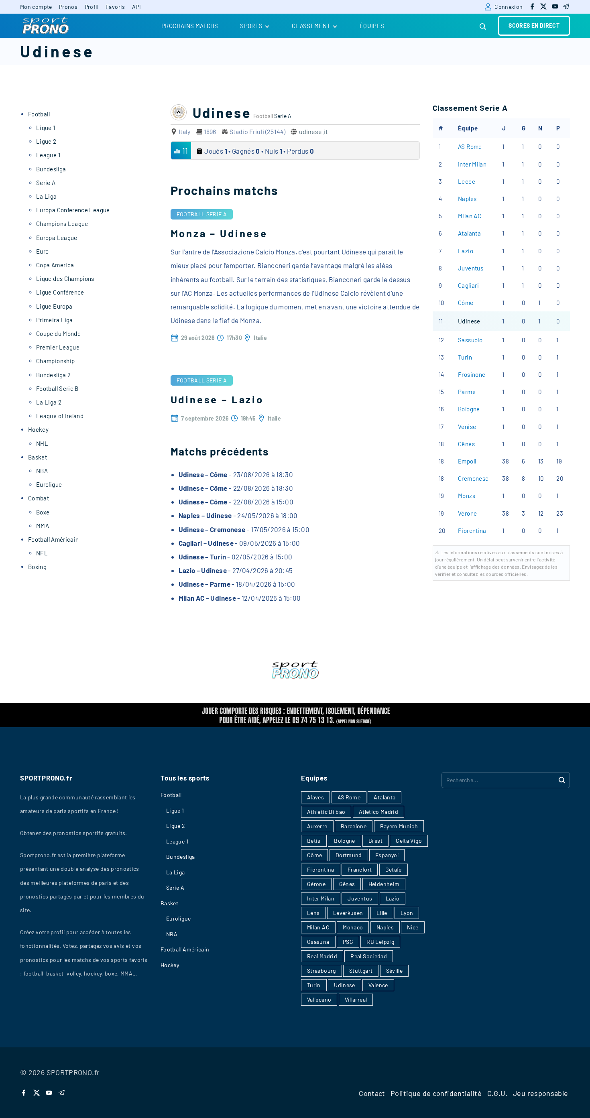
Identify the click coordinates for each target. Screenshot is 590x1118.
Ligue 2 (46, 141)
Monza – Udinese (219, 233)
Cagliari (468, 285)
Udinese (469, 321)
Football (191, 214)
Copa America (55, 264)
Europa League (56, 237)
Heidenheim (384, 883)
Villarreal (356, 999)
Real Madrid (322, 956)
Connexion (508, 6)
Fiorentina (472, 530)
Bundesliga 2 (53, 374)
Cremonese (473, 478)
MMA (42, 525)
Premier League (57, 347)
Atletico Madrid (378, 811)
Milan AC (469, 216)
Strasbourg (321, 970)
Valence (378, 985)
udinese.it (313, 131)
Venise (467, 426)
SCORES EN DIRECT (534, 25)
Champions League (62, 223)
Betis (314, 840)
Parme (467, 391)
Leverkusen (348, 912)
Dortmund (349, 855)
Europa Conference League (73, 209)
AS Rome (470, 146)
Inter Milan (472, 164)
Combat (38, 498)
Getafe (393, 869)
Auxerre (317, 826)
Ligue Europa (54, 306)
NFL (42, 553)
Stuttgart (360, 970)
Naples (467, 198)
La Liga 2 (48, 402)
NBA (42, 470)
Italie (260, 337)
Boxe (42, 512)
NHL (42, 443)
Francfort (360, 869)
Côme (465, 302)
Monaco (353, 927)
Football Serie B (57, 388)
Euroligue (49, 484)
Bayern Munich (399, 826)
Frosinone (471, 374)
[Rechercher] (562, 779)
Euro (42, 251)
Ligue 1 (45, 127)
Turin (465, 357)
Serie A (282, 115)
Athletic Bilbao (326, 811)
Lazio (465, 250)
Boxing (37, 566)
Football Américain (53, 539)
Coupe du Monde (58, 333)
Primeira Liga (54, 319)
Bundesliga (51, 169)
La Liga (46, 196)
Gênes (466, 443)
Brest (375, 840)
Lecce (466, 181)
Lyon (407, 912)
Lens (313, 912)
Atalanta (469, 233)
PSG (348, 941)
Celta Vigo (409, 840)
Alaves (315, 797)
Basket (37, 457)
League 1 (48, 155)
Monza (467, 495)
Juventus (470, 268)
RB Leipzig (380, 941)
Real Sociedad (368, 956)
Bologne (469, 409)
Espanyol (387, 855)
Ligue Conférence (60, 292)
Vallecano (319, 999)
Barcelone (353, 826)
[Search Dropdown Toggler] (483, 27)
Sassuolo (470, 340)
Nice (412, 927)
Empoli (467, 461)
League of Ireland (59, 415)
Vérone (467, 513)
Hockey (38, 429)
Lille (381, 912)
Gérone (316, 883)
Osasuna (318, 941)
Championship (55, 360)
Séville (394, 970)
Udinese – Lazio (217, 399)
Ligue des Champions (65, 278)
